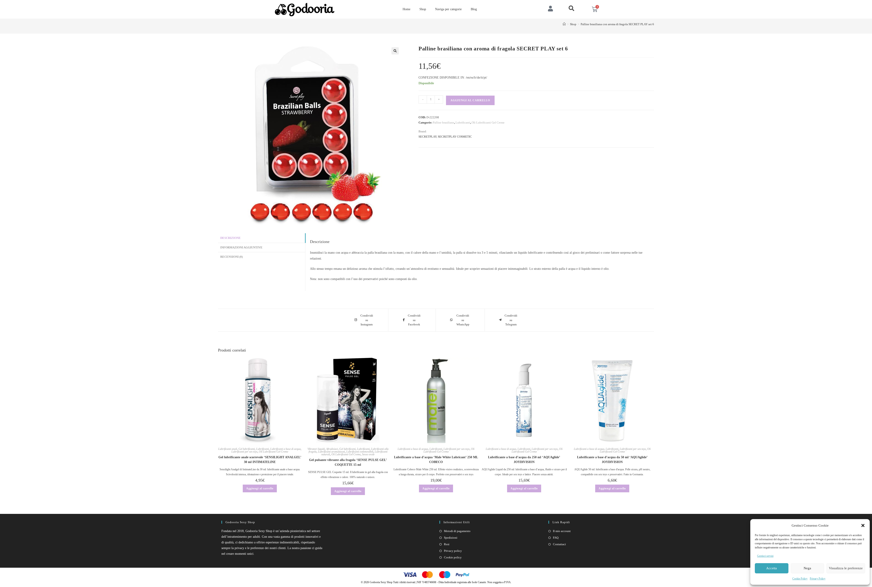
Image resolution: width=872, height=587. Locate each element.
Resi (446, 544)
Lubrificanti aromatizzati (331, 451)
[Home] (564, 24)
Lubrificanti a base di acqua (285, 449)
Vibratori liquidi (316, 449)
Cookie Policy (800, 578)
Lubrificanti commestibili (359, 451)
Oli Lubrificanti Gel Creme (488, 122)
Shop (422, 9)
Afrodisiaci (332, 449)
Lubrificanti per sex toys (244, 451)
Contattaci (559, 544)
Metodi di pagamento (457, 531)
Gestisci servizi (765, 555)
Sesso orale (368, 454)
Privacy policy (453, 550)
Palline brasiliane (443, 122)
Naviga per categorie (448, 9)
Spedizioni (450, 537)
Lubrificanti (463, 122)
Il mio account (562, 531)
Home (406, 9)
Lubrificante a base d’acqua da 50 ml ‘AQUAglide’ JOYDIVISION (612, 460)
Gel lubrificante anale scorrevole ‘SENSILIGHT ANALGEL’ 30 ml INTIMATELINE (259, 460)
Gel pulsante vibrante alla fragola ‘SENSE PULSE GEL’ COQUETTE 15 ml (348, 462)
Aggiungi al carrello (470, 100)
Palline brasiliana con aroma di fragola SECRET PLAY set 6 (617, 24)
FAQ (555, 537)
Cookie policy (453, 557)
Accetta (771, 568)
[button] (863, 525)
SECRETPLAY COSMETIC (455, 136)
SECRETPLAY (427, 136)
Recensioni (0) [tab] (231, 256)
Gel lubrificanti (246, 449)
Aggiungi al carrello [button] (259, 488)
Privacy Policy (817, 578)
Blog (474, 9)
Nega (807, 568)
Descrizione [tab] (230, 238)
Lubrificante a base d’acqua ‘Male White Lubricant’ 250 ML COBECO (436, 460)
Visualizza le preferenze (846, 568)
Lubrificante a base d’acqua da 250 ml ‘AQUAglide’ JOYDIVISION (524, 460)
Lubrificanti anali (227, 449)
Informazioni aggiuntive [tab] (241, 247)
